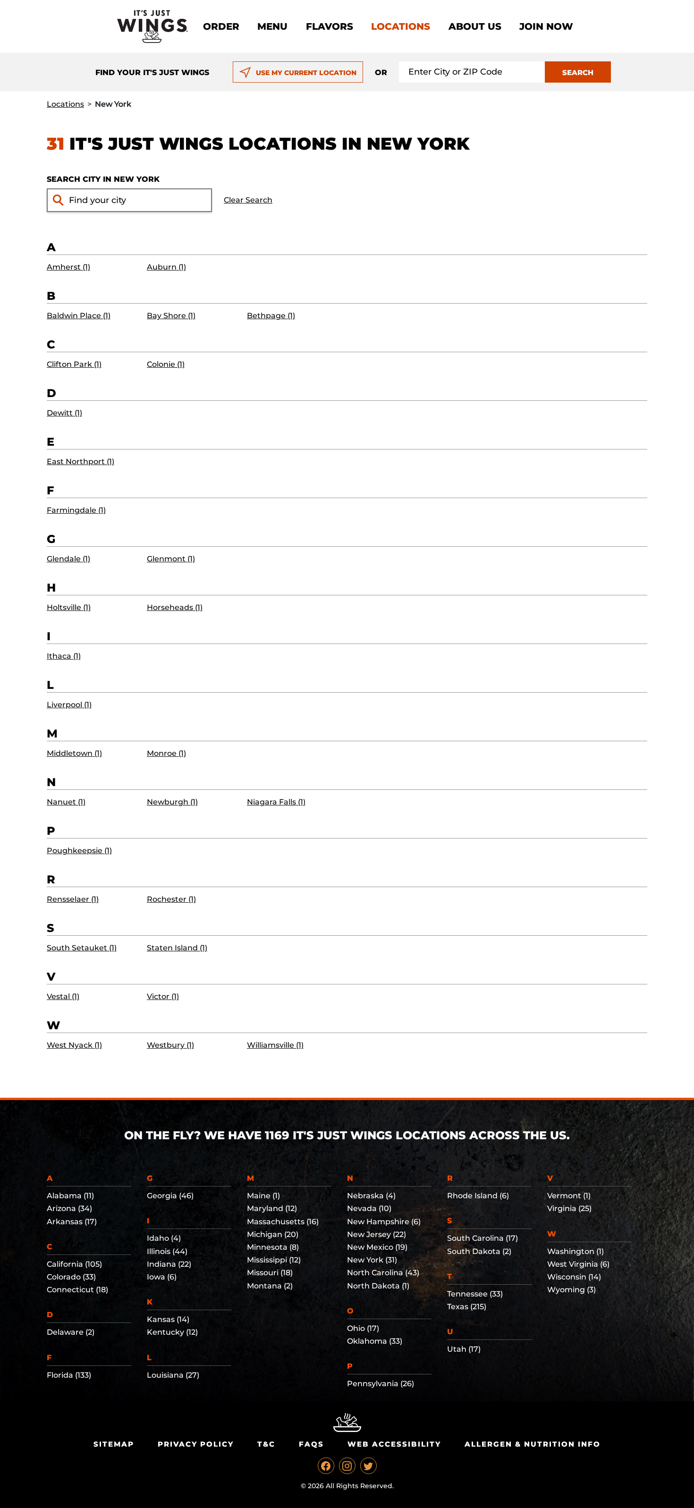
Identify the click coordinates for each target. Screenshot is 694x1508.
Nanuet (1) (66, 801)
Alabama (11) (70, 1195)
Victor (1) (163, 996)
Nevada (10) (369, 1208)
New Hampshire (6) (384, 1221)
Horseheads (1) (175, 607)
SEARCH (577, 72)
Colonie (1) (166, 364)
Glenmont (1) (171, 558)
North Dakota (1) (378, 1285)
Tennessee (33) (475, 1293)
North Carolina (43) (383, 1272)
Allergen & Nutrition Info (533, 1444)
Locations (400, 26)
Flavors (329, 26)
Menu (272, 26)
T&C (266, 1444)
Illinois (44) (167, 1251)
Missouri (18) (270, 1272)
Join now (546, 26)
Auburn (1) (166, 267)
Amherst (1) (68, 267)
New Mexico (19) (377, 1247)
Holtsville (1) (69, 607)
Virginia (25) (569, 1208)
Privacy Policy (196, 1444)
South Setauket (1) (82, 947)
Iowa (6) (162, 1276)
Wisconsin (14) (574, 1276)
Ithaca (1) (64, 656)
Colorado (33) (71, 1276)
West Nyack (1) (74, 1045)
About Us (475, 26)
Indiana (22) (169, 1264)
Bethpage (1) (271, 315)
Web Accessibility (394, 1444)
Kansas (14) (168, 1319)
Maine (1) (263, 1195)
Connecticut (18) (77, 1289)
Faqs (311, 1444)
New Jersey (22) (376, 1234)
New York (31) (372, 1259)
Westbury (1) (170, 1045)
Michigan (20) (272, 1234)
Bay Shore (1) (171, 315)
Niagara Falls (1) (276, 801)
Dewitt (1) (64, 412)
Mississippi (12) (274, 1259)
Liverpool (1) (69, 704)
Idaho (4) (164, 1238)
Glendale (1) (68, 558)
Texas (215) (466, 1306)
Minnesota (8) (273, 1247)
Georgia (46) (170, 1195)
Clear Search (248, 199)
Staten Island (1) (177, 947)
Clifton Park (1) (74, 364)
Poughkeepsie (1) (79, 850)
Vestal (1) (63, 996)
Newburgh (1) (172, 801)
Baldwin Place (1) (78, 315)
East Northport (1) (80, 461)
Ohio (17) (363, 1328)
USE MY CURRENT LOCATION (306, 72)
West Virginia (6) (578, 1264)
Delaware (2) (70, 1332)
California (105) (74, 1264)
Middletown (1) (74, 753)
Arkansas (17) (72, 1221)
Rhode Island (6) (478, 1195)
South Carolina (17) (482, 1238)
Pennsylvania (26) (380, 1383)
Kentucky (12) (172, 1332)
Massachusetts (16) (283, 1221)
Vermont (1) (569, 1195)
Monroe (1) (166, 753)
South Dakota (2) (479, 1251)
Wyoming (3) (571, 1289)
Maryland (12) (272, 1208)
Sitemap (113, 1444)
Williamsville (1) (275, 1045)
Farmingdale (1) (76, 510)
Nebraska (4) (371, 1195)
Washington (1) (575, 1251)
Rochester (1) (171, 899)
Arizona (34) (69, 1208)
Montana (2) (270, 1285)
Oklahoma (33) (374, 1341)
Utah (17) (464, 1349)
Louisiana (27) (173, 1375)
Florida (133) (69, 1375)
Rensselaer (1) (73, 899)
